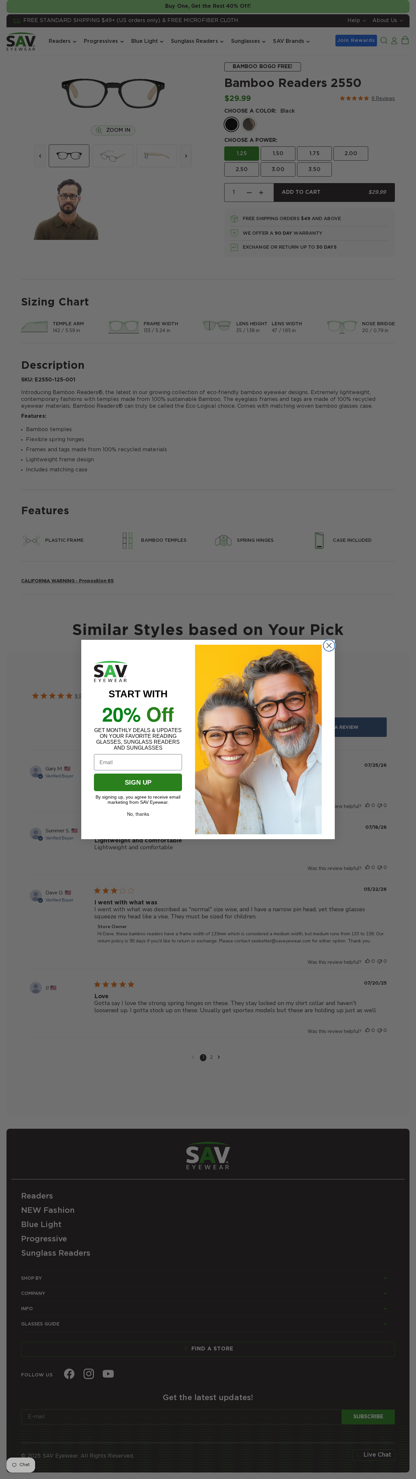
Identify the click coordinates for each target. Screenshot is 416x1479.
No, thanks (138, 814)
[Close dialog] (329, 645)
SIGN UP (138, 782)
